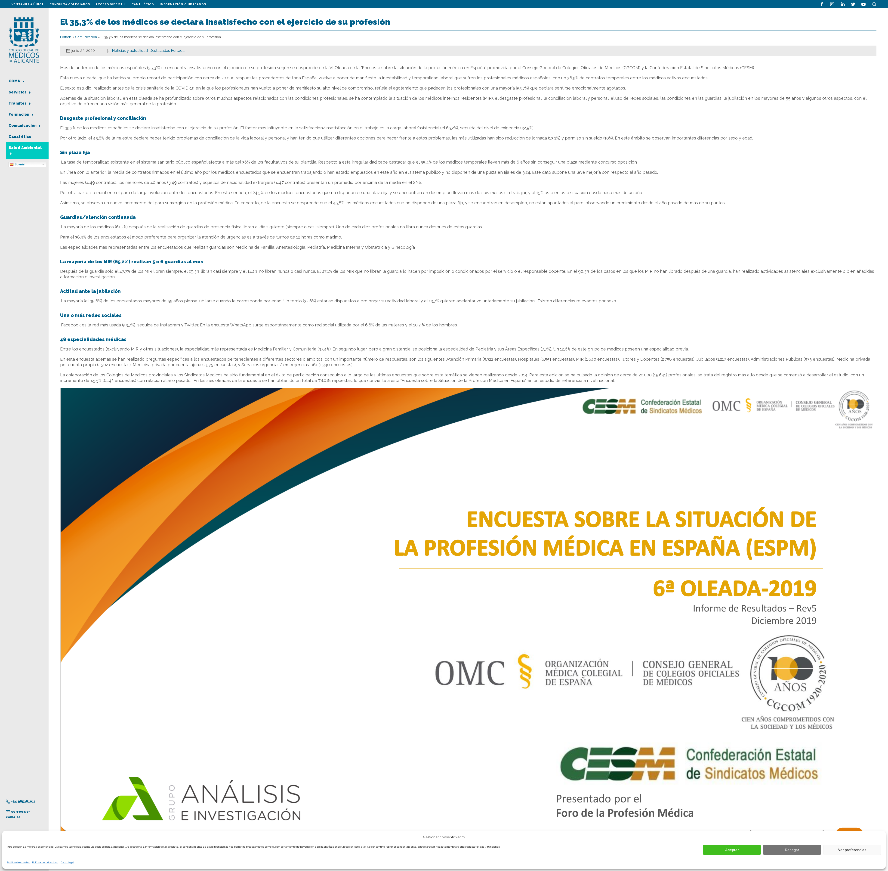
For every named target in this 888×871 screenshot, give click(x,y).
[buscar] (874, 3)
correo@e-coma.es (18, 814)
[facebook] (822, 3)
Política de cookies (18, 862)
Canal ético (143, 4)
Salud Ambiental (25, 148)
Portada (65, 37)
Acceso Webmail (111, 4)
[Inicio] (24, 39)
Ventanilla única (28, 4)
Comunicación (23, 125)
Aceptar (732, 850)
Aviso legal (67, 862)
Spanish (20, 164)
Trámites (18, 103)
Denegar (792, 850)
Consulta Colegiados (69, 4)
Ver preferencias (852, 850)
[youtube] (863, 3)
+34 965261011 (23, 801)
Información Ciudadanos (183, 4)
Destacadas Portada (167, 50)
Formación (19, 114)
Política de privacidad (45, 862)
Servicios (18, 92)
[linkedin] (842, 3)
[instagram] (832, 3)
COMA (15, 81)
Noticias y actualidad (130, 50)
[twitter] (853, 3)
